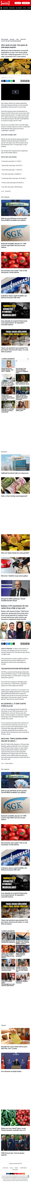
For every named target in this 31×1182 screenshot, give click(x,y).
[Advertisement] (15, 430)
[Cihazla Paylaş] (14, 81)
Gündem (5, 8)
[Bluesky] (7, 81)
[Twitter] (4, 81)
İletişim (16, 1168)
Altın (17, 39)
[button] (24, 81)
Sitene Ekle (15, 1169)
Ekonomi (12, 8)
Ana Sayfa (5, 39)
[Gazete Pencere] (5, 3)
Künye (11, 1168)
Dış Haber (19, 8)
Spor (24, 8)
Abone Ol (18, 3)
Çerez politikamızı (14, 1179)
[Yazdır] (21, 81)
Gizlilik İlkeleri (23, 1168)
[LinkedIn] (9, 81)
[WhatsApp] (11, 81)
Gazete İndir (26, 3)
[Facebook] (2, 81)
